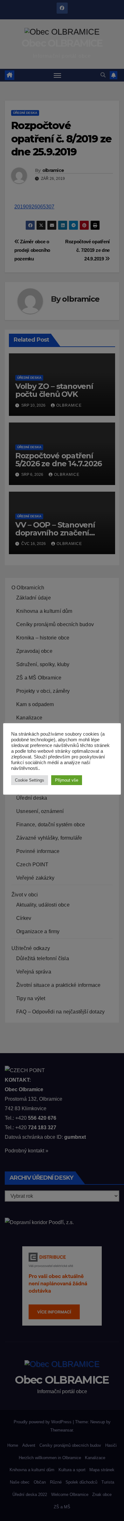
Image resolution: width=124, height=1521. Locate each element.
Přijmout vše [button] (66, 780)
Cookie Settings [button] (29, 780)
